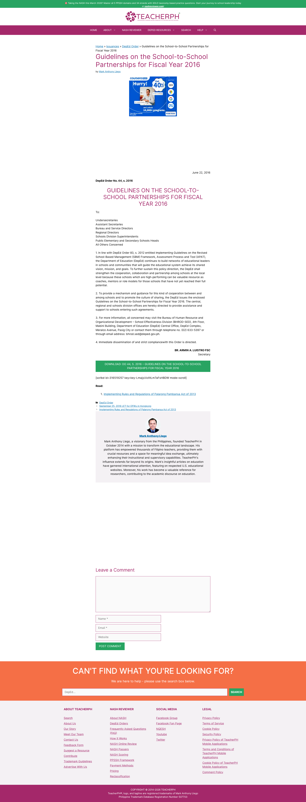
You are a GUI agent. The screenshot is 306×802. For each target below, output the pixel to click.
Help (200, 30)
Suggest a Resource (76, 750)
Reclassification (120, 776)
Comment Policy (212, 772)
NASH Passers (119, 749)
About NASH (118, 718)
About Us (70, 723)
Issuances (112, 46)
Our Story (70, 728)
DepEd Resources (159, 30)
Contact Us (71, 739)
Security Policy (211, 734)
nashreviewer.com (154, 6)
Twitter (160, 739)
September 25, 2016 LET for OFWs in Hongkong (125, 406)
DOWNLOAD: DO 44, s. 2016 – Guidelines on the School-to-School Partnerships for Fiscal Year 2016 (153, 366)
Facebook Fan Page (169, 723)
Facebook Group (166, 718)
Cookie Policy (210, 728)
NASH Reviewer (131, 30)
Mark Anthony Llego (153, 436)
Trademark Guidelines (78, 761)
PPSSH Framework (122, 760)
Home (93, 30)
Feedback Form (74, 745)
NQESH (161, 728)
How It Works (118, 738)
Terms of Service (213, 723)
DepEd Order (130, 46)
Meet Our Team (74, 734)
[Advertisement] (153, 143)
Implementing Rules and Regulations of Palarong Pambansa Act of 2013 (150, 394)
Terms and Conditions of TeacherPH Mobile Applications (218, 753)
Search (186, 30)
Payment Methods (121, 765)
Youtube (161, 734)
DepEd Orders (119, 723)
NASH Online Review (123, 743)
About (107, 30)
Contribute (70, 756)
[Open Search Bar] (215, 30)
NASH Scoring (119, 754)
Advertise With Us (75, 766)
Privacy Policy (211, 718)
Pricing (114, 771)
